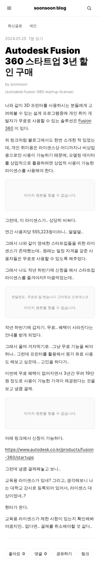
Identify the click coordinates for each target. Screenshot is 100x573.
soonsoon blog (50, 8)
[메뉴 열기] (9, 8)
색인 (33, 25)
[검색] (89, 8)
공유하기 (64, 553)
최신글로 (15, 25)
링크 (85, 553)
